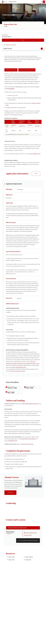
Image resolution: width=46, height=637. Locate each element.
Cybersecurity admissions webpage (17, 371)
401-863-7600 (28, 535)
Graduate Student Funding (27, 444)
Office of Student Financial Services (30, 403)
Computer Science (6, 36)
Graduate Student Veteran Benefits (27, 439)
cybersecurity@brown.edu (31, 532)
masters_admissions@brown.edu (19, 367)
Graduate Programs (12, 1)
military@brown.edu (12, 440)
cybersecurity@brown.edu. (35, 153)
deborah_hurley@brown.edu (13, 511)
